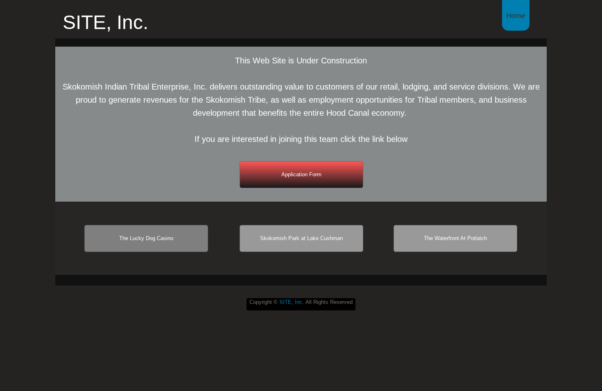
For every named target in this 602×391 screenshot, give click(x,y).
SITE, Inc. (291, 302)
